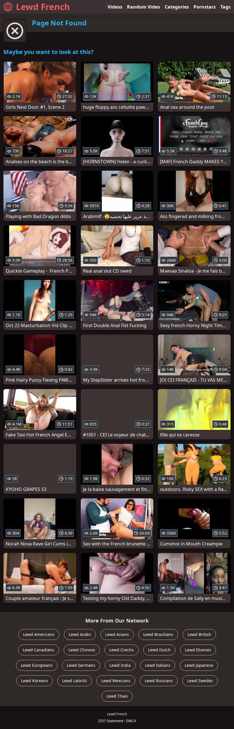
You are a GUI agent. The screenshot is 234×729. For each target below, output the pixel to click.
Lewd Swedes (200, 680)
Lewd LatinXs (74, 680)
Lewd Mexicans (115, 680)
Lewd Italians (157, 665)
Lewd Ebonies (198, 650)
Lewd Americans (39, 634)
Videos (115, 7)
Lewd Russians (159, 680)
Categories (177, 7)
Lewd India (120, 665)
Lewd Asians (117, 634)
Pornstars (204, 7)
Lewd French (43, 7)
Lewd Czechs (121, 650)
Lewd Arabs (80, 634)
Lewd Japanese (199, 665)
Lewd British (199, 634)
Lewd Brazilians (158, 634)
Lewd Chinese (81, 650)
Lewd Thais (117, 696)
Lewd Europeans (37, 665)
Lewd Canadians (38, 650)
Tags (225, 7)
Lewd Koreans (34, 680)
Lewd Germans (81, 665)
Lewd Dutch (159, 650)
